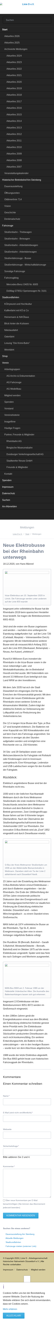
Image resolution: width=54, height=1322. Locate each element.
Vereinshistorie (12, 415)
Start (4, 29)
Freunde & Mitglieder (17, 467)
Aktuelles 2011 (14, 140)
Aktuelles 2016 (14, 108)
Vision (7, 206)
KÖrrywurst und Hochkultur (18, 304)
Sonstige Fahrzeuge (14, 271)
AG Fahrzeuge (13, 382)
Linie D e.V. (17, 534)
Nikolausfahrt (11, 330)
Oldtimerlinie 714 (13, 199)
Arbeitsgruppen (12, 369)
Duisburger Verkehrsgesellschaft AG (24, 454)
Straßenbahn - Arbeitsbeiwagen (20, 252)
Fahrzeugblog (11, 278)
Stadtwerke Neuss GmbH (19, 461)
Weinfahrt (9, 349)
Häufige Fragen (12, 428)
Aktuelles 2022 (14, 69)
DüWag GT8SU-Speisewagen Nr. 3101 (26, 291)
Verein (5, 363)
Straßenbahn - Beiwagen (17, 238)
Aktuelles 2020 (14, 82)
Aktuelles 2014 (14, 121)
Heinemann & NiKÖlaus (16, 317)
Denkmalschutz (12, 219)
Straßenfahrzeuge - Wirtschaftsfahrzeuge (25, 264)
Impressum (7, 487)
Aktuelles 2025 (12, 42)
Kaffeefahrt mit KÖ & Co (16, 310)
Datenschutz (8, 493)
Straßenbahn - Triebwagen (18, 232)
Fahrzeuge (7, 225)
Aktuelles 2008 (14, 160)
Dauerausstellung (13, 186)
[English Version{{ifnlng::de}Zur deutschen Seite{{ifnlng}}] (34, 515)
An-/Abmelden (9, 506)
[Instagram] (20, 515)
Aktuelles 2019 (14, 88)
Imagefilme (10, 421)
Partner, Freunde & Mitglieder (19, 434)
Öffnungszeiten (12, 193)
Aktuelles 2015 (14, 114)
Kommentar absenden (20, 1215)
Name (7, 1096)
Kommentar (9, 1166)
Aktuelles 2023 (14, 62)
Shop (5, 356)
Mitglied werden (12, 395)
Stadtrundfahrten (10, 297)
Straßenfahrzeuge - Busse (17, 258)
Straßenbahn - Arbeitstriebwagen (21, 245)
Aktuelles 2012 (14, 134)
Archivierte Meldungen (15, 49)
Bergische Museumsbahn (19, 447)
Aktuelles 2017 (14, 101)
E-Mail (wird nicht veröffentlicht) (18, 1112)
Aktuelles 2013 (14, 127)
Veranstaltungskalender (16, 173)
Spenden (9, 402)
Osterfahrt (9, 336)
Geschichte (10, 212)
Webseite (7, 1129)
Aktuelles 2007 (14, 167)
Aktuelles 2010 (14, 147)
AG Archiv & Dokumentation (20, 376)
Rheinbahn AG (14, 441)
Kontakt (8, 474)
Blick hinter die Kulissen (16, 323)
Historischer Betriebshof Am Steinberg (21, 180)
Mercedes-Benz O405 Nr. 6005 (22, 284)
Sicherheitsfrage (11, 1146)
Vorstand (8, 408)
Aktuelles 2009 (14, 153)
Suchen (47, 20)
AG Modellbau (13, 389)
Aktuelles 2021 (14, 75)
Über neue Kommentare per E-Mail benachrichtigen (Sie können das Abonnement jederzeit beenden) (24, 1204)
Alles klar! (13, 1315)
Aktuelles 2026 (12, 36)
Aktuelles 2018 (14, 95)
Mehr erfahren (10, 1309)
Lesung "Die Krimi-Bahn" (17, 343)
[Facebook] (27, 515)
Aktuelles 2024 (14, 56)
